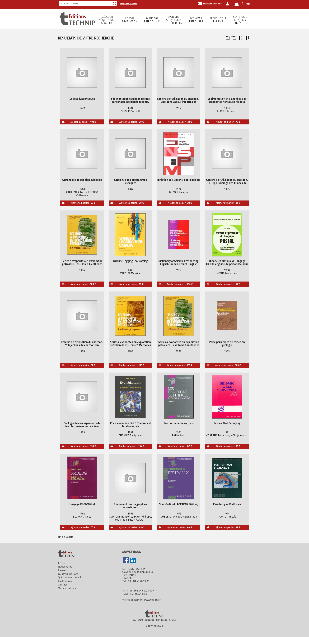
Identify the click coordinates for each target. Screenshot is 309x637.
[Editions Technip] (154, 614)
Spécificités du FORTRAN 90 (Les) (178, 504)
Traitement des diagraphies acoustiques (130, 506)
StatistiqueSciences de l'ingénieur (240, 19)
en (248, 3)
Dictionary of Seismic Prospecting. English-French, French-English (178, 262)
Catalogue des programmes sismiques (130, 181)
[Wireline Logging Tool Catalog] (130, 234)
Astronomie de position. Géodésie (82, 179)
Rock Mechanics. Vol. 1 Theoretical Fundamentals (130, 425)
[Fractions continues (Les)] (179, 397)
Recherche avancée (128, 4)
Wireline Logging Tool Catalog (130, 261)
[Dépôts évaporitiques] (82, 72)
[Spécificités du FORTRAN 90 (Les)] (179, 478)
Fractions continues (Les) (178, 423)
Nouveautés (65, 566)
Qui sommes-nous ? (69, 577)
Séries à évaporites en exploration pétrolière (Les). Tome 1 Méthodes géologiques (82, 262)
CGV (134, 620)
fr (242, 3)
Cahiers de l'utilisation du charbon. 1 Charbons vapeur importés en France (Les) (178, 100)
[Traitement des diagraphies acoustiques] (130, 478)
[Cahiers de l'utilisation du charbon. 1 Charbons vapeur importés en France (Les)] (179, 72)
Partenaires (65, 581)
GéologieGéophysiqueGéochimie (107, 19)
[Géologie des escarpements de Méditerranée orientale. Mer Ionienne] (82, 397)
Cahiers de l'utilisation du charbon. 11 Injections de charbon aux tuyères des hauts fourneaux (82, 344)
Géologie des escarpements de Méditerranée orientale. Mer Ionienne (82, 425)
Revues (62, 570)
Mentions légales (146, 620)
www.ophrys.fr (153, 599)
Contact (62, 584)
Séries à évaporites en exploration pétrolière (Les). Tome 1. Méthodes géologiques (178, 344)
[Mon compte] (228, 3)
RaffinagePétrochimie (151, 20)
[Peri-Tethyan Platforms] (227, 478)
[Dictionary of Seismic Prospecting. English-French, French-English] (179, 234)
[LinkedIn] (133, 561)
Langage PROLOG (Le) (82, 504)
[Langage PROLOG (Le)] (82, 478)
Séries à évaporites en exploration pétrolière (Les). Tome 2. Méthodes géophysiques (130, 344)
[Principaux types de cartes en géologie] (227, 315)
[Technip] (77, 24)
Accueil (62, 563)
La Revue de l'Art (68, 573)
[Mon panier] (236, 4)
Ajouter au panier (83, 122)
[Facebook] (126, 560)
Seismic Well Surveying (227, 423)
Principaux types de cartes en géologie (227, 344)
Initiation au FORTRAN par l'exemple (178, 179)
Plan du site (161, 620)
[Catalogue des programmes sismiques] (130, 153)
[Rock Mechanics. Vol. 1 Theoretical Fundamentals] (130, 397)
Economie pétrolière (196, 20)
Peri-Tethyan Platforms (227, 504)
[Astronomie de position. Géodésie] (82, 153)
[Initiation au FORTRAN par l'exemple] (179, 153)
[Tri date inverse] (233, 39)
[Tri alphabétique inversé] (247, 39)
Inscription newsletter (212, 4)
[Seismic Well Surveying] (227, 397)
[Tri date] (226, 39)
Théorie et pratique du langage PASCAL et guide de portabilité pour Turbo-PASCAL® (227, 262)
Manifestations (67, 588)
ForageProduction (129, 20)
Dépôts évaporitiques (82, 98)
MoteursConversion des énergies (174, 19)
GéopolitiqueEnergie (218, 20)
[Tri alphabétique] (240, 39)
